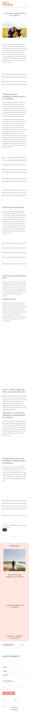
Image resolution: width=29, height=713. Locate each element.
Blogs (5, 529)
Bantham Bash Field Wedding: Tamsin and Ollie (14, 563)
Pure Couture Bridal (13, 121)
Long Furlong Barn (12, 48)
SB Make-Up (9, 62)
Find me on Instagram (14, 708)
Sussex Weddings (14, 10)
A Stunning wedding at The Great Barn (14, 594)
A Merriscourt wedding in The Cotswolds (14, 624)
